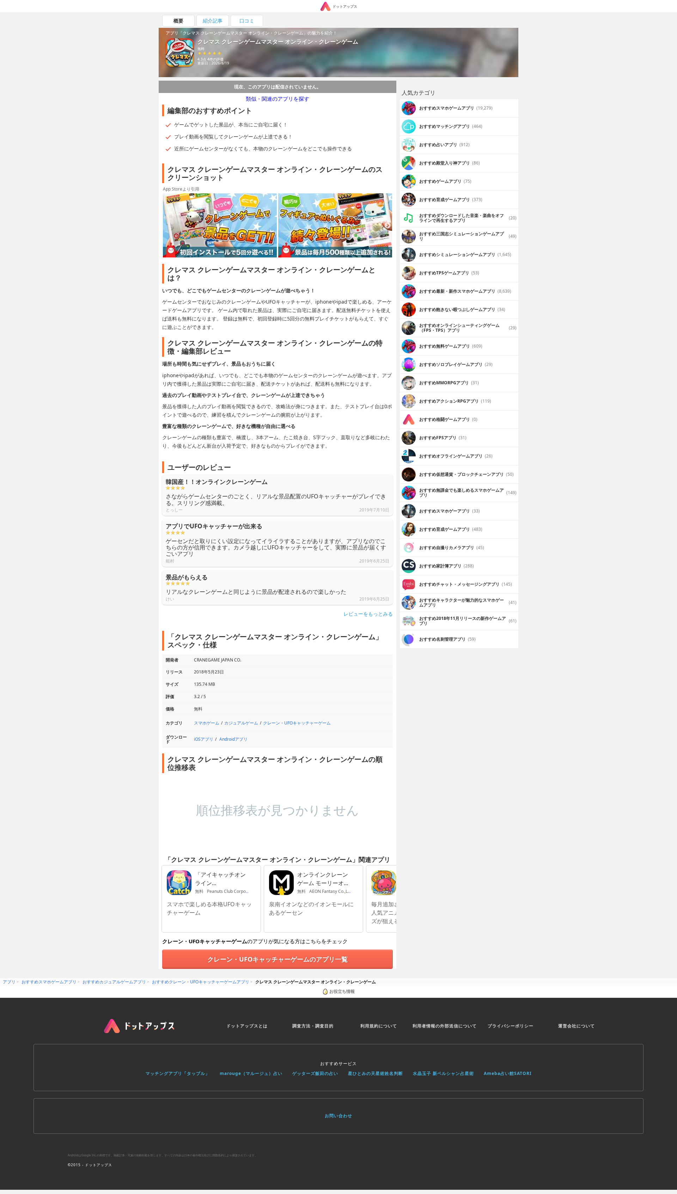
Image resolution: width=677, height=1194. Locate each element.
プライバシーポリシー (510, 1026)
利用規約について (378, 1026)
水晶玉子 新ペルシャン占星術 (443, 1073)
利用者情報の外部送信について (445, 1026)
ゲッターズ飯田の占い (315, 1073)
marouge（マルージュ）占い (251, 1073)
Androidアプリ (233, 739)
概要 (178, 20)
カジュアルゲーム (241, 723)
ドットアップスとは (247, 1026)
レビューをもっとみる (368, 614)
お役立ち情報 (342, 991)
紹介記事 (212, 20)
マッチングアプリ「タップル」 (178, 1073)
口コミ (246, 20)
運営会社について (576, 1026)
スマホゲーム (206, 723)
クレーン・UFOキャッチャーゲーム (297, 723)
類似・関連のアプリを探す (277, 98)
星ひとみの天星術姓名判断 (375, 1073)
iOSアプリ (203, 739)
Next (387, 225)
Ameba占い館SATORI (508, 1073)
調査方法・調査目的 (313, 1026)
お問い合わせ (338, 1116)
